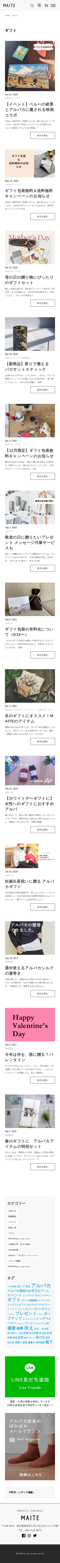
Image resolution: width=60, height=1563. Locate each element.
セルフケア (32, 1304)
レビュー (20, 1323)
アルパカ (41, 1285)
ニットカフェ (25, 1309)
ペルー (40, 1314)
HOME (7, 15)
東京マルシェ (29, 1338)
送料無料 (40, 1342)
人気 (46, 1323)
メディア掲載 (14, 1261)
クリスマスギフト (16, 1304)
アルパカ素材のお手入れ (23, 1290)
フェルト (11, 1314)
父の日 (10, 1342)
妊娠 (9, 1337)
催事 (19, 1328)
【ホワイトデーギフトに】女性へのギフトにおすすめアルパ (29, 803)
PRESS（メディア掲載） (22, 1492)
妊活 (15, 1337)
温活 (47, 1337)
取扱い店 (12, 1227)
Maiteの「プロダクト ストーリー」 (20, 710)
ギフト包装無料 (30, 1300)
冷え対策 (33, 1333)
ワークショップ (34, 1323)
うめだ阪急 (11, 1286)
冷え (29, 1328)
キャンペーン (43, 1295)
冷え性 (42, 1333)
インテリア (28, 1295)
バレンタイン (42, 1308)
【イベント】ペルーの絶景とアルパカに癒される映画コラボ (29, 109)
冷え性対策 (13, 1250)
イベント (12, 1222)
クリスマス (44, 1300)
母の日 (40, 1337)
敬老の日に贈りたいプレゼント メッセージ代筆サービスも (30, 542)
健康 (11, 1328)
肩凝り (18, 1342)
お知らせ (9, 98)
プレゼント (26, 1313)
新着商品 (26, 358)
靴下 (49, 1342)
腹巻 (25, 1342)
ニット (13, 1309)
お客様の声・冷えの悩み (19, 1244)
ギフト (14, 1299)
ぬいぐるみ (23, 1286)
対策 (20, 1337)
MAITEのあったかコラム (19, 1239)
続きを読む (42, 135)
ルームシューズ (29, 1319)
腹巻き (31, 1342)
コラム (17, 98)
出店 (49, 1332)
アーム (45, 1290)
